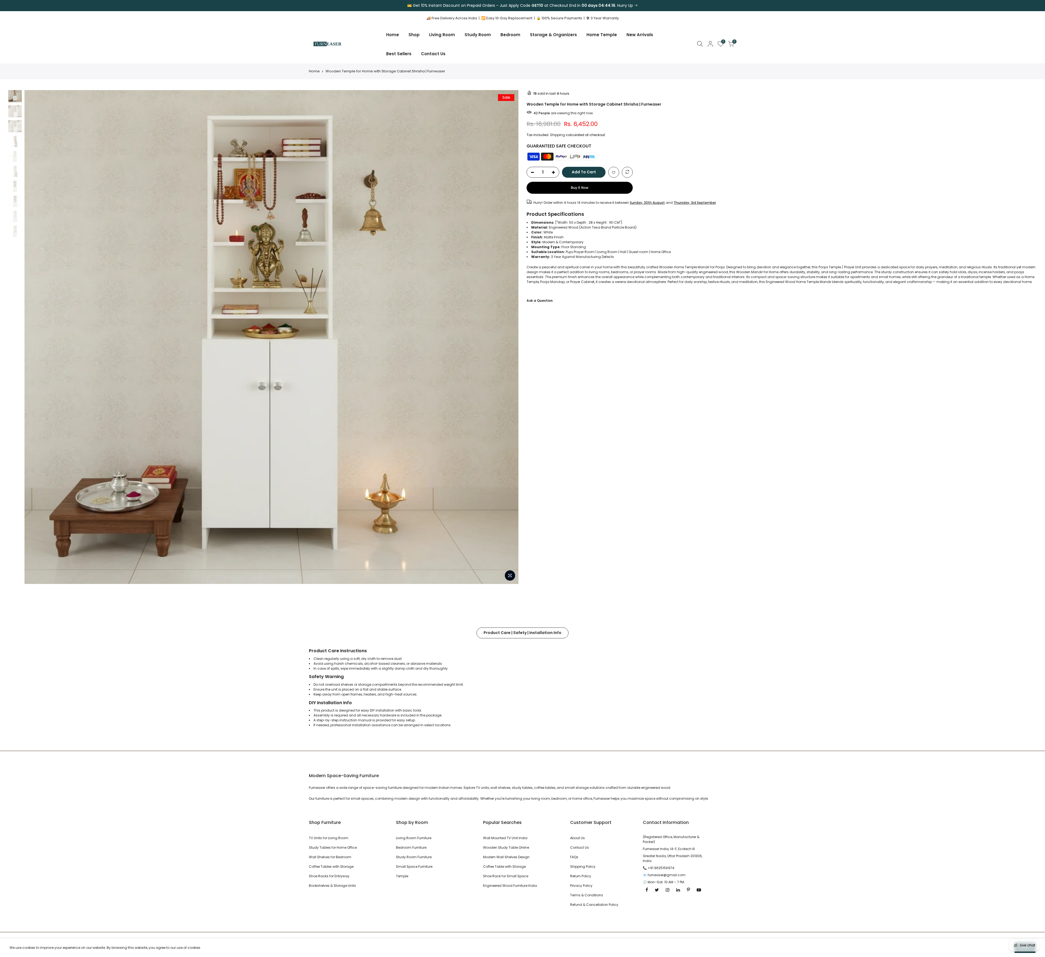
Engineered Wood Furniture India (510, 885)
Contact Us (433, 54)
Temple (402, 876)
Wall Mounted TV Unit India (505, 838)
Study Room (478, 35)
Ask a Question (540, 300)
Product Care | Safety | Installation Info (522, 632)
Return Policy (580, 876)
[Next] (509, 337)
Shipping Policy (582, 866)
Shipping (557, 135)
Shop (414, 35)
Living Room (442, 35)
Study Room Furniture (414, 857)
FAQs (574, 857)
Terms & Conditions (586, 895)
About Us (577, 838)
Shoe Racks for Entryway (329, 876)
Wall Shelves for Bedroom (330, 857)
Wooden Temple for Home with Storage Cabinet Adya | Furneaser (65, 930)
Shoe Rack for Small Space (505, 876)
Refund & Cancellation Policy (594, 904)
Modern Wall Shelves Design (506, 857)
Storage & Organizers (553, 35)
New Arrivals (639, 35)
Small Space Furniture (414, 866)
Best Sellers (398, 54)
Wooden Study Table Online (506, 847)
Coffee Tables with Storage (331, 866)
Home (392, 35)
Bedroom (510, 35)
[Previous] (34, 337)
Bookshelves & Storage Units (332, 885)
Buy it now (579, 187)
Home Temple (601, 35)
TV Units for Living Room (328, 838)
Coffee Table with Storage (504, 866)
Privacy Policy (581, 885)
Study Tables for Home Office (333, 847)
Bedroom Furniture (411, 847)
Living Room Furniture (413, 838)
